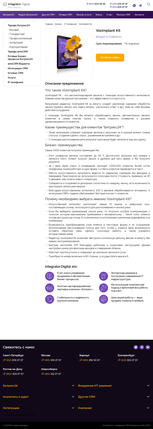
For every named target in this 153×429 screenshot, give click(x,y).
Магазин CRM (123, 14)
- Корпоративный (17, 47)
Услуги (12, 77)
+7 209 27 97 (13, 360)
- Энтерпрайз (15, 42)
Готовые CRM (65, 14)
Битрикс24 (8, 14)
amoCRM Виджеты (19, 63)
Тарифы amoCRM (18, 51)
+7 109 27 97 (51, 360)
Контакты (139, 14)
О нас (109, 14)
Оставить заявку (110, 57)
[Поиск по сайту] (148, 4)
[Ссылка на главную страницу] (18, 5)
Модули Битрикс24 (27, 14)
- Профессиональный (20, 38)
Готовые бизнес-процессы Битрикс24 (20, 58)
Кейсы (99, 14)
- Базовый (13, 29)
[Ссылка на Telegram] (140, 5)
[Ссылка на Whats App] (136, 347)
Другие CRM (48, 14)
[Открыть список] (73, 385)
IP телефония (15, 82)
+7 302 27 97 (128, 360)
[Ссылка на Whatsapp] (134, 5)
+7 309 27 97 (13, 374)
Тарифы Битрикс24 (19, 25)
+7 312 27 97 (51, 374)
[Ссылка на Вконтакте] (148, 347)
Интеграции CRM (18, 68)
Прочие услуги (83, 14)
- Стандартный (16, 34)
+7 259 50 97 (89, 360)
